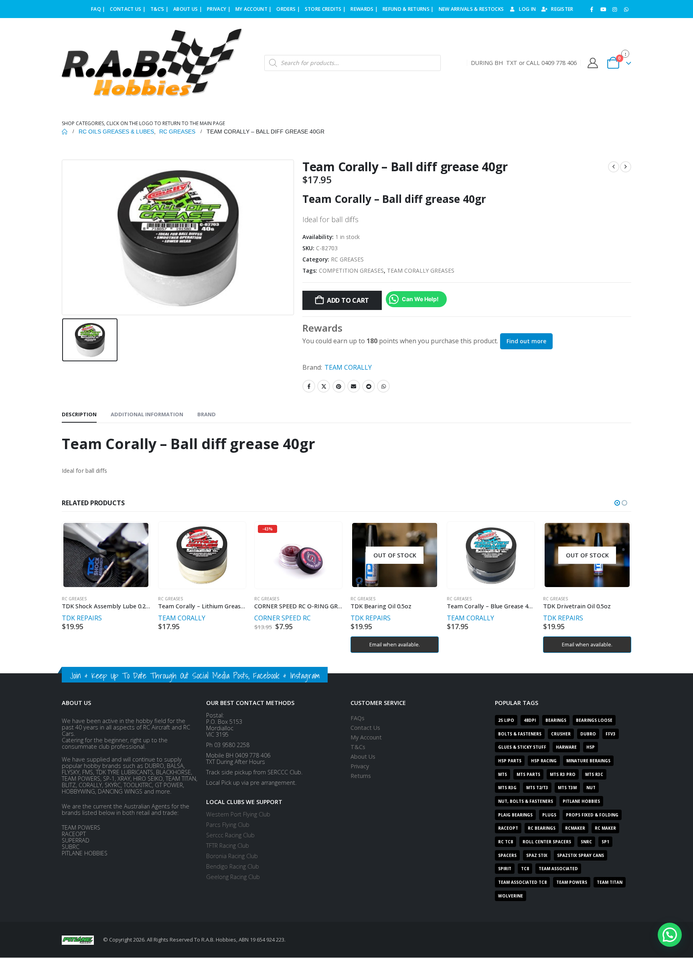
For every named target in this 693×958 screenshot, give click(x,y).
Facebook (308, 386)
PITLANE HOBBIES (581, 801)
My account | (253, 9)
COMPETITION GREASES (351, 270)
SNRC (586, 842)
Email (353, 386)
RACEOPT (508, 828)
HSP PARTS (509, 761)
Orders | (288, 9)
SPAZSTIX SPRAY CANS (580, 855)
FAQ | (98, 9)
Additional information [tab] (147, 414)
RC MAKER (605, 828)
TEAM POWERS (571, 882)
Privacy (360, 766)
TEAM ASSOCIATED (558, 868)
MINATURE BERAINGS (588, 761)
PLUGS (549, 815)
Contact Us (365, 727)
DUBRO (588, 734)
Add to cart (348, 300)
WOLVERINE (510, 896)
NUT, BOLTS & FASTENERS (525, 801)
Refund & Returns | (408, 9)
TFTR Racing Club (227, 845)
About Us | (187, 9)
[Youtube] (603, 9)
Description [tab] (79, 414)
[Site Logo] (152, 63)
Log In (527, 9)
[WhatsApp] (626, 9)
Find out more (526, 341)
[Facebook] (592, 9)
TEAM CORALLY (348, 367)
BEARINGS (555, 720)
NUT (591, 787)
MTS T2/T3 (537, 787)
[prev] (613, 166)
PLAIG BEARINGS (515, 815)
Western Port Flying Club (238, 814)
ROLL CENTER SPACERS (547, 842)
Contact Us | (128, 9)
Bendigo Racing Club (232, 866)
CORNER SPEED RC (282, 618)
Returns (361, 776)
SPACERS (507, 855)
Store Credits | (325, 9)
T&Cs (358, 747)
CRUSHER (561, 734)
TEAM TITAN (609, 882)
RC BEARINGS (541, 828)
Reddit (368, 386)
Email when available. (394, 644)
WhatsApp (383, 386)
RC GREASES (347, 259)
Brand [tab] (206, 414)
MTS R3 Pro (562, 774)
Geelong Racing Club (233, 877)
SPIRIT (504, 868)
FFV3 (611, 734)
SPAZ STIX (536, 855)
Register (562, 9)
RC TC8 (505, 842)
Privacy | (219, 9)
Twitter (323, 386)
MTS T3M (567, 787)
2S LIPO (506, 720)
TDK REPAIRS (82, 618)
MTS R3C (594, 774)
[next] (625, 166)
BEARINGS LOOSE (594, 720)
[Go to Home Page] (64, 131)
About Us (363, 756)
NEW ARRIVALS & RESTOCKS (471, 9)
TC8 (525, 868)
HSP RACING (544, 761)
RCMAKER (575, 828)
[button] (617, 503)
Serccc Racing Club (230, 835)
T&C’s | (159, 9)
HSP (590, 747)
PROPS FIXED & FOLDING (592, 815)
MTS (502, 774)
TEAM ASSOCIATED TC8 (522, 882)
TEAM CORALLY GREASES (420, 270)
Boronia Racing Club (232, 856)
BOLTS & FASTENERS (519, 734)
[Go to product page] (105, 555)
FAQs (358, 718)
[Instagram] (615, 9)
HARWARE (566, 747)
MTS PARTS (528, 774)
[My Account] (592, 63)
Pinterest (338, 386)
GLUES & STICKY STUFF (522, 747)
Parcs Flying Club (227, 824)
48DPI (530, 720)
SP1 (605, 842)
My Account (366, 737)
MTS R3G (507, 787)
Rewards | (364, 9)
